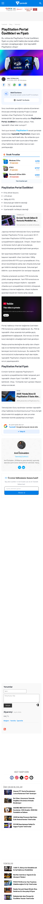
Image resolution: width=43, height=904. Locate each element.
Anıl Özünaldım (13, 78)
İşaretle (20, 721)
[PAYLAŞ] (4, 86)
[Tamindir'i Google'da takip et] (21, 428)
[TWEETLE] (9, 86)
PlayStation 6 (22, 130)
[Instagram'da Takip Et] (16, 777)
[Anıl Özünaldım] (21, 442)
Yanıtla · (13, 721)
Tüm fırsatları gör (21, 181)
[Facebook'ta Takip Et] (12, 777)
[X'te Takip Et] (21, 777)
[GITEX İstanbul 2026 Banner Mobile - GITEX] (21, 9)
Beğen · (7, 721)
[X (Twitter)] (19, 467)
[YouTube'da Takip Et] (26, 777)
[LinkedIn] (23, 467)
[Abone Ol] (25, 85)
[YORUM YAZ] (20, 86)
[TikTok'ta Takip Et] (31, 777)
